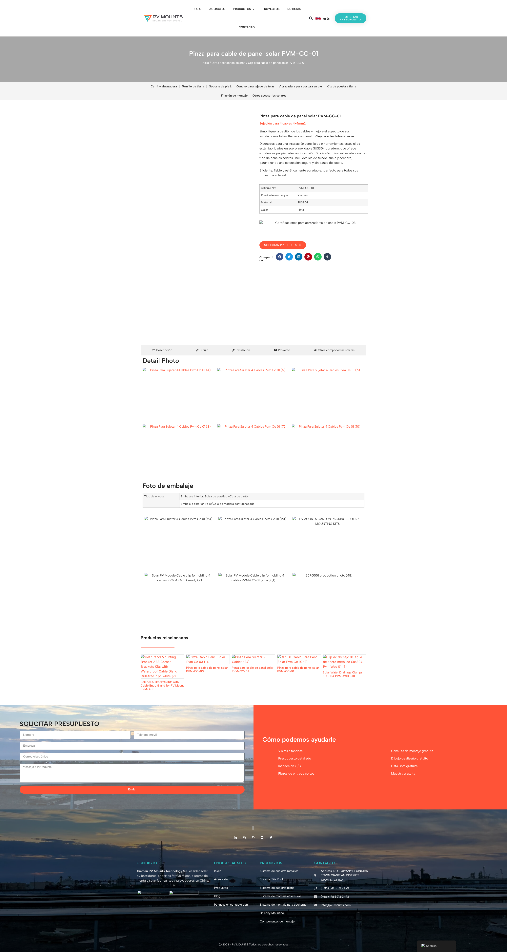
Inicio (205, 63)
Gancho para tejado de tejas (255, 86)
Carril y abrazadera (164, 86)
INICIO (197, 9)
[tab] (162, 350)
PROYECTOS (270, 9)
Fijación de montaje (234, 95)
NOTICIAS (294, 9)
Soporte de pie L (220, 86)
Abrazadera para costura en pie (300, 86)
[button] (311, 18)
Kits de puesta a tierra (341, 86)
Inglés (326, 18)
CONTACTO (247, 27)
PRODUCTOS (242, 9)
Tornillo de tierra (193, 86)
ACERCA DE (217, 9)
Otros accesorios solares (228, 63)
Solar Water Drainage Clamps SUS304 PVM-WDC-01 (342, 674)
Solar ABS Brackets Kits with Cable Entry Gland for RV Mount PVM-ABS (162, 685)
